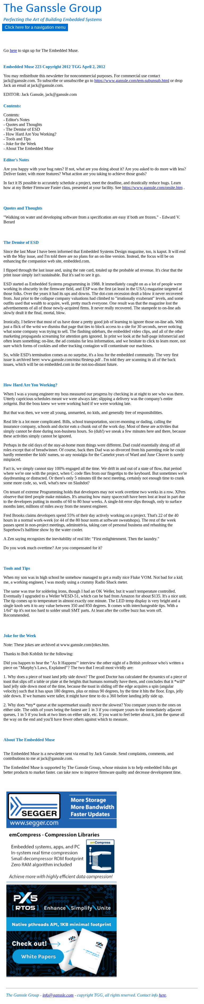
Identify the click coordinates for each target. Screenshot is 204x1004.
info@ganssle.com (58, 995)
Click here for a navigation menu (35, 27)
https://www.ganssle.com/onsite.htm (152, 187)
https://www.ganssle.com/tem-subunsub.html (131, 80)
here (13, 50)
